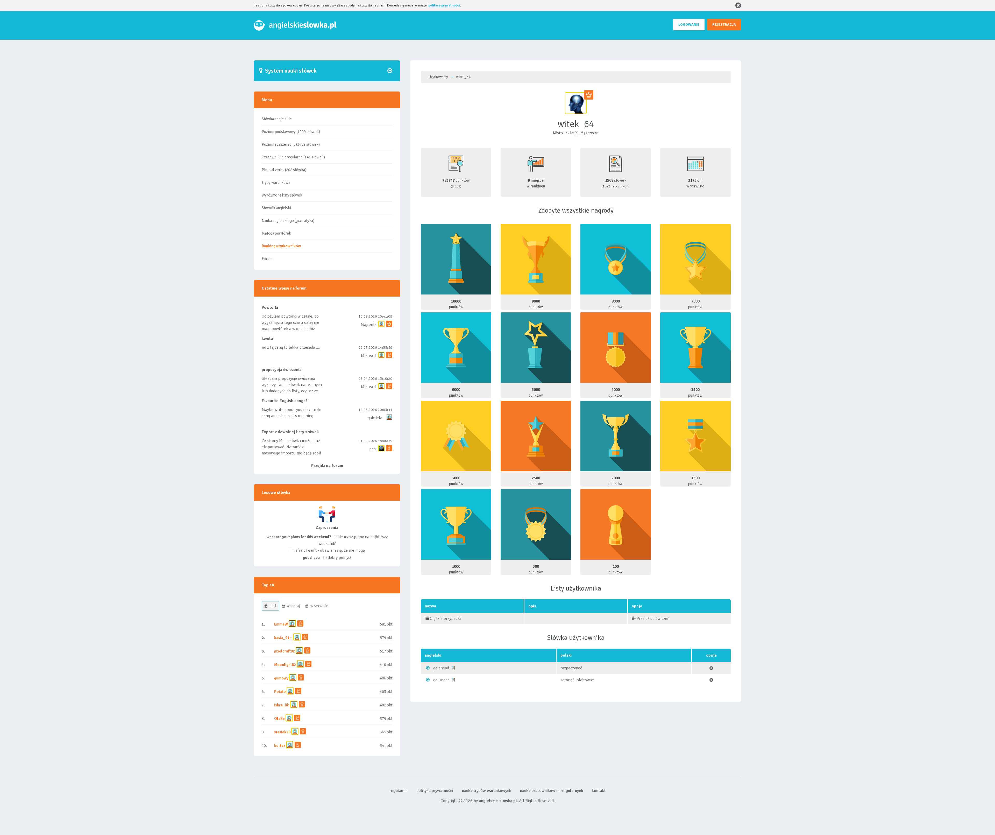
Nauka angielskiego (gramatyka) (288, 220)
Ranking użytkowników (281, 246)
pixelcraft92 (284, 651)
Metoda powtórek (276, 233)
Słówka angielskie (277, 119)
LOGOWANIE (688, 24)
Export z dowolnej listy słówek (290, 431)
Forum (267, 258)
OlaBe (279, 718)
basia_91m (283, 637)
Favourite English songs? (285, 400)
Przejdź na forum (327, 465)
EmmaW (281, 624)
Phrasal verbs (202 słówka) (284, 169)
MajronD (368, 324)
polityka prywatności (434, 790)
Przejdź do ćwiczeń (653, 618)
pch (372, 449)
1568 (609, 180)
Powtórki (270, 307)
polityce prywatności (444, 5)
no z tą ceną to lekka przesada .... (291, 347)
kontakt (599, 790)
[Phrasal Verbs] (453, 668)
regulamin (398, 790)
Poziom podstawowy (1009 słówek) (291, 131)
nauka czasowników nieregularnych (551, 790)
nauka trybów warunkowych (486, 790)
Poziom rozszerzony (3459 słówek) (291, 144)
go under (441, 680)
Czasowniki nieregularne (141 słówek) (293, 157)
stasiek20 (282, 732)
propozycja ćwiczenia (281, 369)
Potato (280, 691)
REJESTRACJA (724, 24)
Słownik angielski (276, 208)
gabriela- (375, 417)
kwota (267, 338)
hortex (279, 745)
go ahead (441, 668)
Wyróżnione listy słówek (282, 195)
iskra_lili (281, 705)
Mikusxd (368, 355)
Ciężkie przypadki (445, 618)
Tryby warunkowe (276, 182)
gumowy (281, 678)
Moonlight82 (285, 664)
